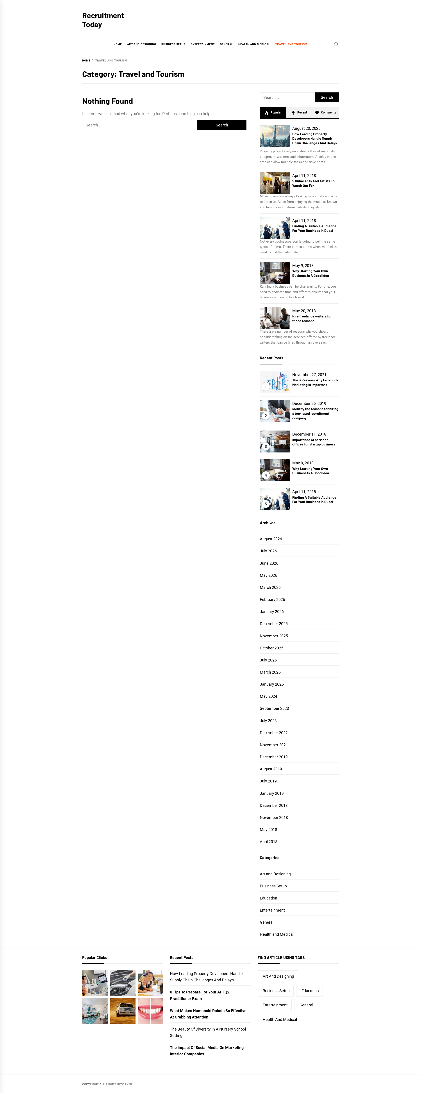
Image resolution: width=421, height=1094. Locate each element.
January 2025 (272, 684)
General (226, 44)
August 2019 (271, 769)
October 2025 (271, 648)
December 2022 (274, 732)
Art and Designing (141, 44)
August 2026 (271, 539)
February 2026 (272, 599)
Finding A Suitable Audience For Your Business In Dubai (314, 228)
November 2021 (274, 745)
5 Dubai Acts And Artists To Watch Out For (313, 183)
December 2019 (274, 757)
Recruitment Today (103, 20)
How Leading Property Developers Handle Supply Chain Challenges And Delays (314, 138)
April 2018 (268, 841)
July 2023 (268, 720)
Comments (328, 112)
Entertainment (203, 44)
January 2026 (272, 611)
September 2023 (274, 708)
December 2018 (274, 805)
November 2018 (274, 817)
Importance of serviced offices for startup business (313, 442)
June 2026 (269, 563)
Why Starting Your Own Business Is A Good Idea (310, 273)
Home (118, 44)
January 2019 (272, 793)
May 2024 (268, 696)
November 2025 (274, 636)
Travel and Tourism (291, 44)
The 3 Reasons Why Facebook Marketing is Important (315, 382)
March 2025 (270, 672)
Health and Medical (254, 44)
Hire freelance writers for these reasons (312, 318)
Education (268, 898)
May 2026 (268, 575)
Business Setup (173, 44)
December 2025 (274, 623)
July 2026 (268, 551)
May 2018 (268, 829)
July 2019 (268, 781)
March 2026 (270, 587)
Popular (276, 112)
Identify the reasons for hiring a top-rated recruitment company (315, 413)
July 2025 (268, 660)
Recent (302, 112)
